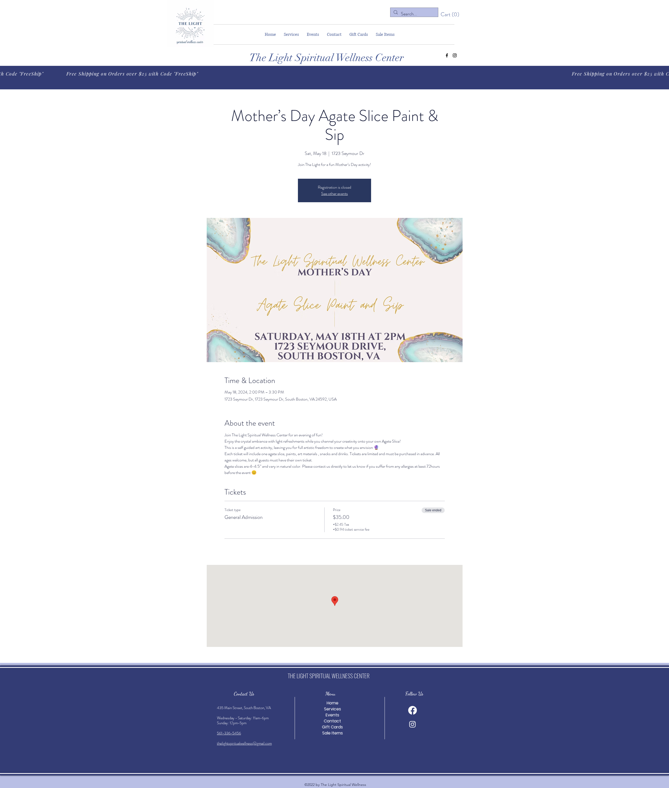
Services (332, 709)
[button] (450, 14)
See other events (334, 193)
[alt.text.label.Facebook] (446, 55)
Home (332, 703)
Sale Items (332, 733)
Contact (332, 721)
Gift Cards (332, 727)
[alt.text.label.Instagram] (454, 55)
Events (332, 715)
